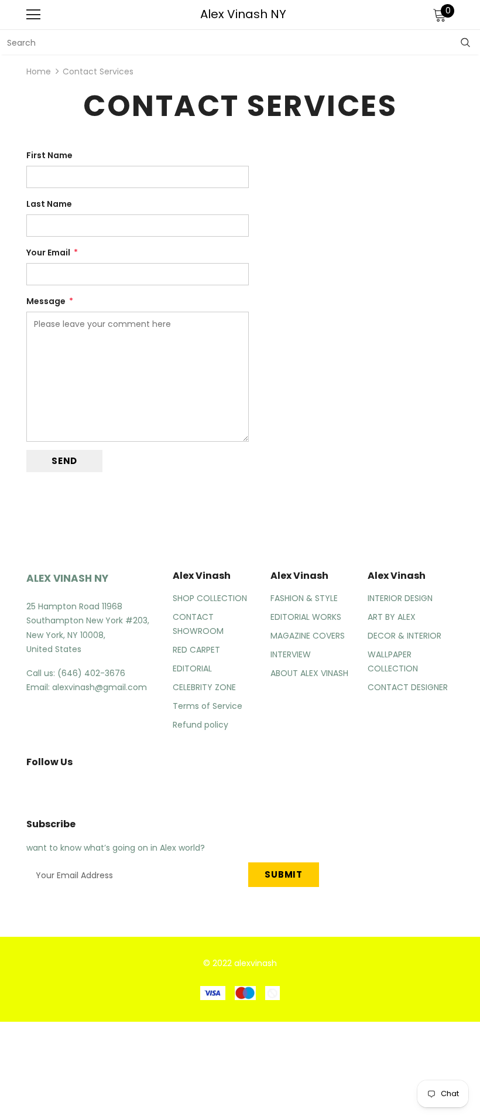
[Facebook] (28, 788)
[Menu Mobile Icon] (33, 15)
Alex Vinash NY (243, 14)
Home (38, 71)
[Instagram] (56, 788)
